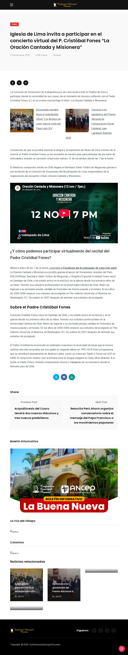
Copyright (15, 644)
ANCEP (21, 596)
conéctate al (83, 268)
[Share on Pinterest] (25, 82)
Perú (14, 24)
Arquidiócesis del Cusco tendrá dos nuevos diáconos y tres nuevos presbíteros (37, 413)
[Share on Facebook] (12, 82)
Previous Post (29, 402)
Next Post (101, 402)
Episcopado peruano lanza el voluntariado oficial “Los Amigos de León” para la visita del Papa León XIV (48, 119)
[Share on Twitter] (19, 82)
